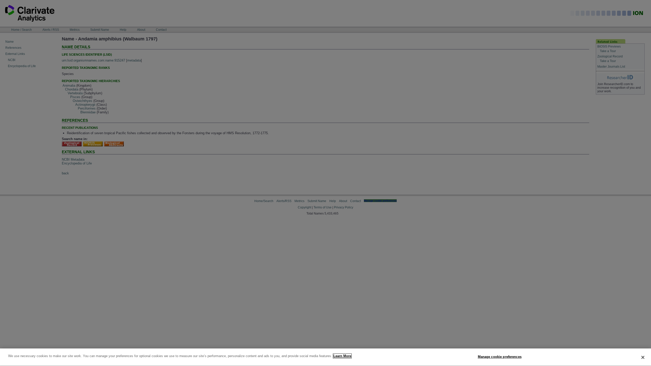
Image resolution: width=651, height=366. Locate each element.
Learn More (342, 356)
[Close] (642, 357)
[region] (325, 357)
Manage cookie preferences (500, 357)
